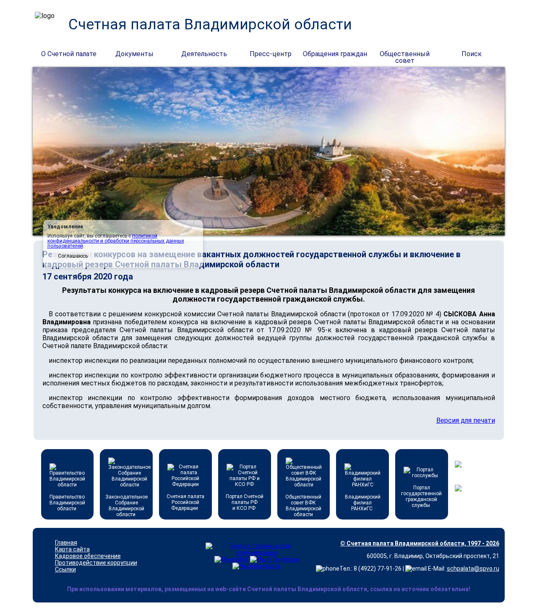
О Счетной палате (68, 54)
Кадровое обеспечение (88, 556)
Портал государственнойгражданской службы (421, 496)
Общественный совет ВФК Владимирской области (303, 505)
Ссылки (65, 569)
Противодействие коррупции (96, 562)
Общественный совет (405, 54)
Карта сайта (72, 549)
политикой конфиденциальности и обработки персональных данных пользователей (115, 241)
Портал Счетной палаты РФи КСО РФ (244, 502)
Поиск (471, 54)
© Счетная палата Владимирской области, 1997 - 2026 (419, 543)
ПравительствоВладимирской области (67, 503)
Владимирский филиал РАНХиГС (363, 503)
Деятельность (204, 54)
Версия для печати (465, 420)
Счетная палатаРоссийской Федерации (185, 502)
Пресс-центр (271, 54)
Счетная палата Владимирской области (210, 24)
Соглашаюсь (73, 256)
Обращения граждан (335, 54)
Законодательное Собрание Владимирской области (126, 505)
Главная (66, 542)
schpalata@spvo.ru (473, 568)
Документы (134, 54)
